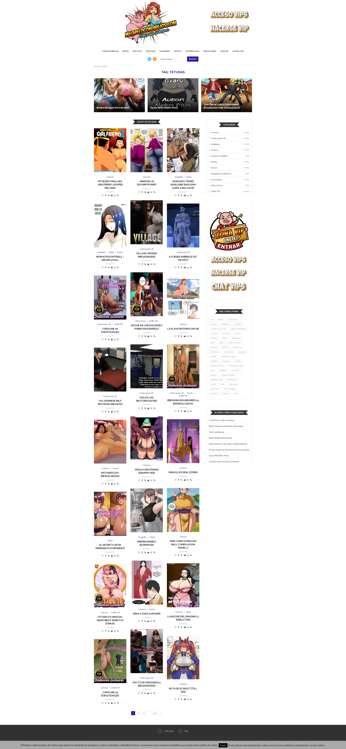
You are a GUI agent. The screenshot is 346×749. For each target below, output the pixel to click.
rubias (213, 384)
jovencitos (229, 352)
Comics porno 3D (110, 51)
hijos (221, 343)
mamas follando (218, 366)
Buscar (192, 59)
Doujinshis (164, 51)
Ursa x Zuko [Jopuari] (146, 613)
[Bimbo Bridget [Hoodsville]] (119, 95)
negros (214, 375)
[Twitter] (149, 59)
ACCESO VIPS (238, 51)
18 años (220, 320)
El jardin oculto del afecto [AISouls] (224, 461)
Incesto (178, 51)
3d (212, 320)
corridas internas (238, 329)
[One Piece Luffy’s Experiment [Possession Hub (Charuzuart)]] (226, 95)
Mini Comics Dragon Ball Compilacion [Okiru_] (183, 544)
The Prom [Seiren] (216, 432)
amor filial (233, 320)
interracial (238, 347)
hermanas (236, 338)
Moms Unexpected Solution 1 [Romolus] (226, 426)
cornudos (225, 324)
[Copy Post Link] (118, 195)
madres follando (228, 357)
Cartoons (150, 51)
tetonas (214, 394)
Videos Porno (209, 51)
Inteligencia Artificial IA (230, 173)
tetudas (225, 394)
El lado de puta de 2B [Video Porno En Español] (229, 449)
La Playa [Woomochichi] (183, 328)
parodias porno (228, 375)
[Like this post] (102, 195)
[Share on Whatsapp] (115, 195)
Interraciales (192, 51)
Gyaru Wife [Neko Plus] (164, 107)
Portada (97, 66)
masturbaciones (236, 366)
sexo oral (215, 389)
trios (236, 394)
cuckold (214, 333)
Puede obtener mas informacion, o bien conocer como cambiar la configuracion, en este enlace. (276, 745)
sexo (223, 384)
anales (214, 324)
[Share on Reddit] (112, 195)
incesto (214, 347)
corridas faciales (218, 329)
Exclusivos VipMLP (230, 156)
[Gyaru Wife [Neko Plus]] (173, 95)
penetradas (232, 380)
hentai (224, 338)
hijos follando (234, 343)
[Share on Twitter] (108, 195)
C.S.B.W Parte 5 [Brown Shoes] (221, 420)
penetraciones (217, 380)
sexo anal (233, 384)
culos (237, 333)
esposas (214, 338)
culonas (226, 333)
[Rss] (155, 59)
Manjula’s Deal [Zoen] (183, 472)
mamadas (226, 361)
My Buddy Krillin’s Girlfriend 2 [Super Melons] (110, 184)
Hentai (125, 51)
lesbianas (242, 352)
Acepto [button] (223, 745)
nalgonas (236, 370)
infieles (225, 347)
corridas (238, 324)
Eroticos (137, 51)
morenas (223, 370)
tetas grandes (230, 389)
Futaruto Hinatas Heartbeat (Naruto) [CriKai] (110, 620)
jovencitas (215, 352)
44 (155, 713)
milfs (213, 370)
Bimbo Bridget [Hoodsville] (113, 107)
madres (214, 357)
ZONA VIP (224, 51)
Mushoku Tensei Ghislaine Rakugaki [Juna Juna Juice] (183, 184)
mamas (237, 361)
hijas (213, 343)
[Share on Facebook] (105, 195)
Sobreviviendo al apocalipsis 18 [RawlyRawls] (228, 443)
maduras (214, 361)
